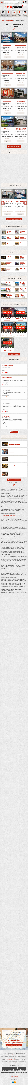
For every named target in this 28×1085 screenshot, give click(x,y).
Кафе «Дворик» (9, 243)
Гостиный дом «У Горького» (9, 232)
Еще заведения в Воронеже (14, 146)
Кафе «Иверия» (21, 101)
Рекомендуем (14, 1068)
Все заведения (9, 20)
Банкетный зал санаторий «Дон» (22, 233)
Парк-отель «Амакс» (8, 262)
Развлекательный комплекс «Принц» (21, 129)
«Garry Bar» (8, 256)
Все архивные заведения (14, 354)
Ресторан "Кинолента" (9, 295)
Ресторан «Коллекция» (23, 237)
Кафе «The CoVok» (8, 268)
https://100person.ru (10, 1059)
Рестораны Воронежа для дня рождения (16, 466)
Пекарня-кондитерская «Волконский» (7, 349)
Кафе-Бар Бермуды (7, 201)
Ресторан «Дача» (20, 73)
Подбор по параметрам (7, 1070)
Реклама (13, 1072)
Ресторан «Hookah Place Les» (21, 319)
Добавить (23, 1070)
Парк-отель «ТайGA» (20, 45)
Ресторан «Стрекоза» (22, 262)
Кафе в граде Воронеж (14, 444)
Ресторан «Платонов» (7, 319)
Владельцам (17, 1070)
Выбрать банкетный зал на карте (14, 1045)
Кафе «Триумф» (22, 243)
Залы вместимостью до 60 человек (10, 571)
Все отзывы (14, 431)
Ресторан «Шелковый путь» (21, 334)
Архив (8, 1072)
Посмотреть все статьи (15, 479)
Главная (3, 20)
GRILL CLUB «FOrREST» (7, 129)
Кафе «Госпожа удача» (22, 257)
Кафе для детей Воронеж (15, 473)
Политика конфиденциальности (16, 1062)
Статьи (3, 1072)
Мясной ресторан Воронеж (15, 459)
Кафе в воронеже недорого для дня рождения (17, 451)
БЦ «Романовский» (7, 377)
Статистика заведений (21, 1072)
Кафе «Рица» (23, 268)
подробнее (7, 57)
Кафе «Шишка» (7, 45)
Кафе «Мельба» (7, 101)
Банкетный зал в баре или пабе (9, 515)
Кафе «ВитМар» (9, 237)
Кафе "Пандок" (6, 416)
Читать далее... (5, 370)
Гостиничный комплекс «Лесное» (7, 334)
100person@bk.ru (16, 1054)
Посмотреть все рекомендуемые (14, 219)
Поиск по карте (21, 1068)
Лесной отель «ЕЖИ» (7, 73)
